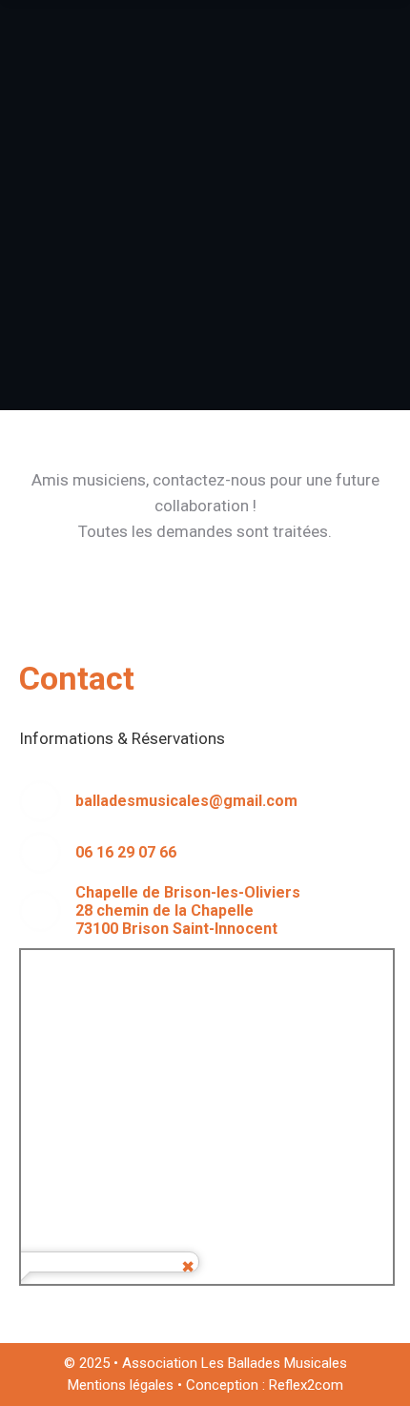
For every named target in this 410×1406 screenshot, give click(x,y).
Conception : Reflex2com (264, 1385)
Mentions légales (121, 1385)
